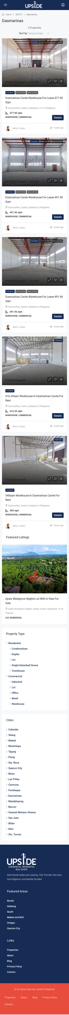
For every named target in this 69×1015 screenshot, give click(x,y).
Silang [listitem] (11, 735)
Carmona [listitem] (13, 784)
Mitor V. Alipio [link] (19, 128)
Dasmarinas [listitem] (15, 795)
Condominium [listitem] (19, 648)
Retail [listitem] (15, 698)
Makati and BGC (15, 917)
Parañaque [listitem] (14, 790)
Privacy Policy (14, 966)
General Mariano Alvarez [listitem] (22, 812)
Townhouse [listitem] (18, 670)
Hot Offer (45, 42)
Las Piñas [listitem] (13, 779)
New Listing (57, 42)
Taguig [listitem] (12, 751)
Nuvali (10, 900)
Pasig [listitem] (11, 757)
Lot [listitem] (13, 659)
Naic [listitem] (11, 828)
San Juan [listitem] (13, 817)
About (10, 955)
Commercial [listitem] (15, 676)
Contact (11, 972)
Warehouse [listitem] (18, 703)
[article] (34, 584)
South (10, 911)
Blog (9, 961)
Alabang (11, 906)
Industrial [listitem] (17, 681)
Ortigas (11, 922)
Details (58, 117)
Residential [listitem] (14, 643)
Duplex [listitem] (15, 654)
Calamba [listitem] (13, 729)
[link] (34, 62)
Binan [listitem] (11, 773)
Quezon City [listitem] (15, 768)
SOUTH (19, 14)
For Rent (35, 42)
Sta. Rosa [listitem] (13, 762)
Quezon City (13, 928)
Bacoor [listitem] (12, 806)
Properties (12, 950)
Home (8, 14)
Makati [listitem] (12, 740)
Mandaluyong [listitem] (15, 801)
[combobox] (39, 33)
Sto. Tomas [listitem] (14, 834)
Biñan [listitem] (11, 823)
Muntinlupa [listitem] (14, 746)
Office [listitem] (15, 692)
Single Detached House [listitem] (25, 665)
